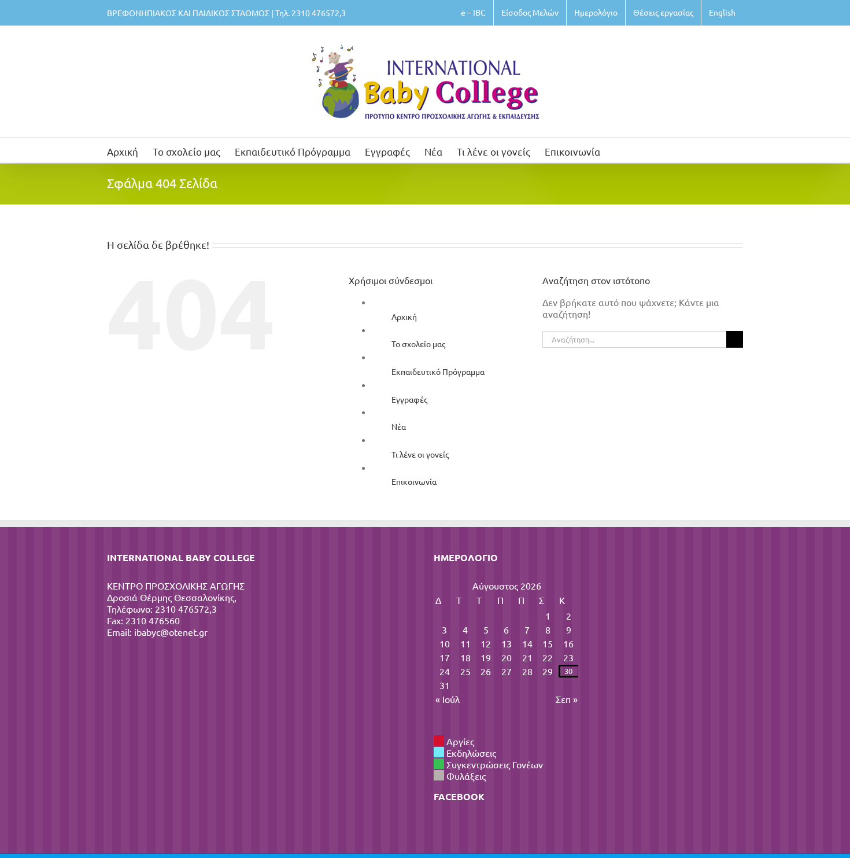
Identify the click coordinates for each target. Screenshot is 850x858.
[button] (618, 150)
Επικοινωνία (414, 481)
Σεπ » (567, 699)
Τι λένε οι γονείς (420, 454)
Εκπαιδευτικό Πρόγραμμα (438, 371)
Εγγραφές (409, 399)
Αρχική (404, 316)
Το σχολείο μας (418, 343)
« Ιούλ (447, 699)
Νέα (398, 426)
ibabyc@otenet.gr (171, 632)
